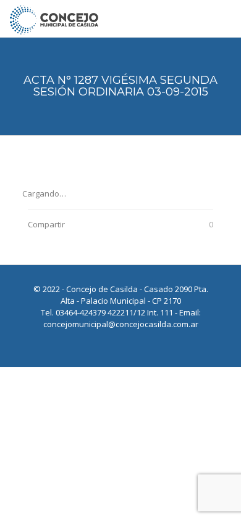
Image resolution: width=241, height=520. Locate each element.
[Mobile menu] (224, 18)
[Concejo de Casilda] (54, 18)
